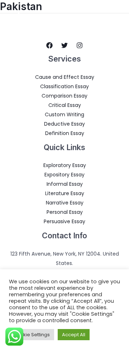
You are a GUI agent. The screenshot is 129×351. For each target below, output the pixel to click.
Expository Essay (64, 174)
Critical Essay (64, 105)
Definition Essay (64, 133)
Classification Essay (64, 86)
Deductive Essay (64, 123)
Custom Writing (64, 114)
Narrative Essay (64, 202)
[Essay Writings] (18, 16)
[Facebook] (49, 45)
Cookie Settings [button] (31, 334)
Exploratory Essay (64, 165)
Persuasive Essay (64, 221)
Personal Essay (65, 212)
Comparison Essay (64, 95)
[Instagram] (79, 45)
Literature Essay (64, 193)
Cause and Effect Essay (64, 77)
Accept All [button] (73, 334)
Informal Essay (65, 184)
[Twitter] (64, 45)
